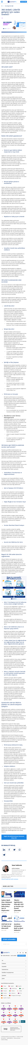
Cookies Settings (4, 1039)
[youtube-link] (25, 952)
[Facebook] (9, 850)
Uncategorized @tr (9, 6)
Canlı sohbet (13, 955)
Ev (1, 6)
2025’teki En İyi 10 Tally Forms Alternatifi (6, 926)
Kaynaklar (4, 966)
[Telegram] (4, 855)
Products (4, 963)
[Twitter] (14, 850)
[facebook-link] (17, 952)
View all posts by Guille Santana (9, 879)
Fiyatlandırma (5, 969)
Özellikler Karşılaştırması (8, 972)
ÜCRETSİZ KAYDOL (21, 955)
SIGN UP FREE (23, 1)
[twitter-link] (20, 952)
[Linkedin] (4, 850)
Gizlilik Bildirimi (10, 1038)
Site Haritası (3, 1038)
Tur (2, 960)
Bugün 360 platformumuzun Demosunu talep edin (14, 837)
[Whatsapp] (19, 850)
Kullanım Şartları (17, 1038)
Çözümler (4, 975)
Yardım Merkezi (6, 955)
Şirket (3, 978)
